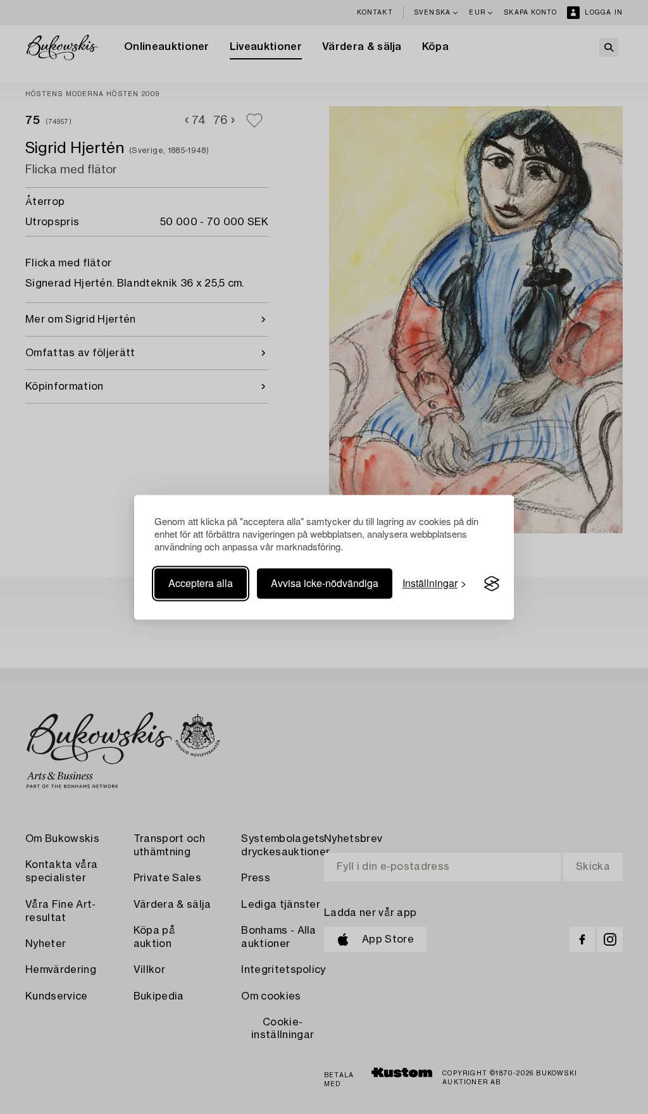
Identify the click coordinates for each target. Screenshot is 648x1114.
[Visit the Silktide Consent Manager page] (492, 584)
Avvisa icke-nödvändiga (324, 583)
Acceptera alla (200, 583)
